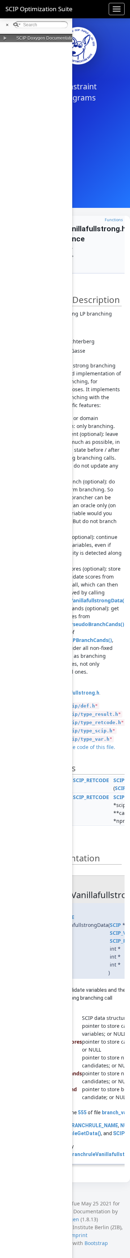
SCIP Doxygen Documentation (46, 38)
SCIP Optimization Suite (39, 9)
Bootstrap (96, 1243)
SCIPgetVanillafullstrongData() (88, 600)
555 (82, 1112)
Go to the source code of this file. (75, 747)
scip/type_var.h (87, 739)
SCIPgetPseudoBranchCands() (87, 624)
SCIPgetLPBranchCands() (81, 640)
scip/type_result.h (92, 714)
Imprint (78, 1235)
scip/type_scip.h (89, 730)
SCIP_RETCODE (91, 780)
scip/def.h (80, 706)
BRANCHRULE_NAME (93, 1125)
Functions (114, 219)
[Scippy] (78, 45)
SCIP (120, 788)
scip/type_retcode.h (93, 722)
